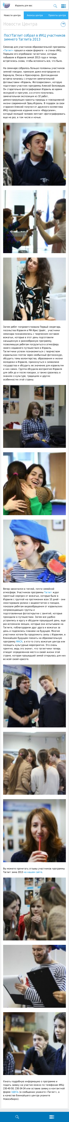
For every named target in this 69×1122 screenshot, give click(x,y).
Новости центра (12, 15)
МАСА (19, 641)
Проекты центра (57, 15)
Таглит (48, 592)
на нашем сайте (33, 872)
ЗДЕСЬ (15, 1092)
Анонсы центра (35, 15)
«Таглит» (8, 50)
